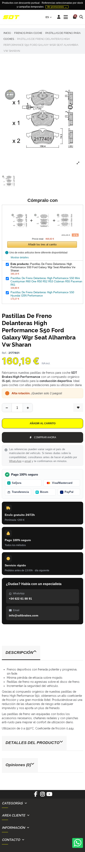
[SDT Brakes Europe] (11, 17)
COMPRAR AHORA (45, 437)
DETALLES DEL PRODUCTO (33, 742)
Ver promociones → (57, 7)
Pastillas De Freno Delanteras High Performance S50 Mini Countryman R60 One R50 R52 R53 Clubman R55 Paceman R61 (46, 281)
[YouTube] (49, 795)
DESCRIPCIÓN (19, 652)
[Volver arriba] (28, 407)
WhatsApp (15, 461)
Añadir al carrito (42, 423)
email (28, 461)
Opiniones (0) (18, 765)
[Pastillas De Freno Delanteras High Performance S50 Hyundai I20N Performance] (65, 210)
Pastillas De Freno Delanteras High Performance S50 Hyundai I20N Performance (42, 294)
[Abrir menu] (66, 17)
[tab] (42, 653)
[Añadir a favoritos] (78, 407)
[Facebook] (35, 795)
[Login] (59, 17)
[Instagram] (42, 795)
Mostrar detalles (20, 257)
